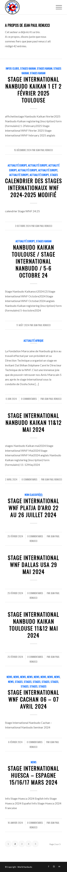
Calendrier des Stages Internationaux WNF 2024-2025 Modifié (33, 188)
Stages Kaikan (28, 68)
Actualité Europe (17, 165)
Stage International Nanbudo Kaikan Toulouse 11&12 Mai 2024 (33, 624)
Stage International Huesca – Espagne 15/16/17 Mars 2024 (33, 775)
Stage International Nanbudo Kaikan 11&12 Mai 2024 (34, 422)
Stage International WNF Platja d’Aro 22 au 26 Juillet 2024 (33, 508)
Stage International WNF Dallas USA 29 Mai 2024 (33, 565)
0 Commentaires (29, 399)
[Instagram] (54, 866)
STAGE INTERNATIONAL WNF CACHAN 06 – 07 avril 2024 (33, 699)
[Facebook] (48, 866)
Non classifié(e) (33, 495)
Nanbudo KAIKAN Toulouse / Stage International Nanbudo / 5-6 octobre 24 (33, 261)
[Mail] (59, 866)
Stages (54, 175)
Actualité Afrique (33, 340)
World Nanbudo (25, 867)
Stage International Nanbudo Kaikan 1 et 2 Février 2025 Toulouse (33, 89)
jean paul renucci (44, 150)
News (9, 677)
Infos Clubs (12, 68)
